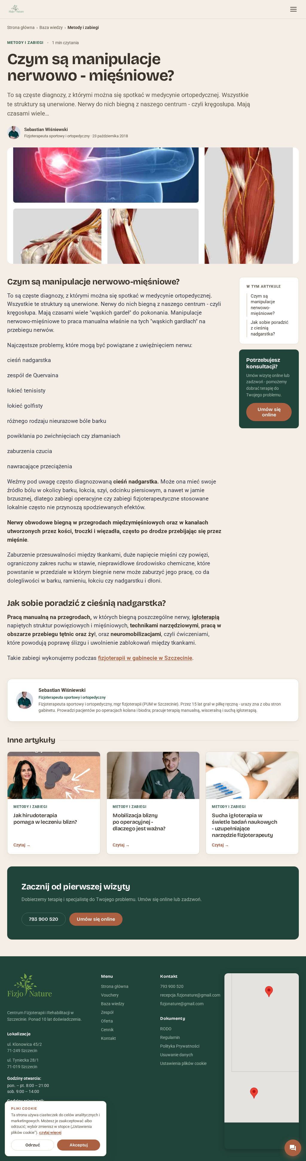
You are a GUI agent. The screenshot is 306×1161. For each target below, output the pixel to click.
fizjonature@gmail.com (182, 1003)
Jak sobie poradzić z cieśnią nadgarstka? (269, 328)
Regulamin (170, 1037)
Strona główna (21, 27)
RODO (166, 1028)
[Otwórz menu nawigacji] (293, 9)
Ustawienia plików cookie (183, 1063)
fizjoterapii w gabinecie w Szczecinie (145, 658)
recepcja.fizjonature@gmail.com (190, 995)
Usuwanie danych (176, 1054)
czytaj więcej (50, 1132)
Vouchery (110, 995)
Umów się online (269, 412)
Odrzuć (32, 1145)
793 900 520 (43, 919)
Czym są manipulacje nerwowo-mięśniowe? (263, 305)
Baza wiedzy (51, 27)
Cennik (107, 1029)
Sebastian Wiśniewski (46, 129)
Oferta (107, 1021)
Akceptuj (79, 1145)
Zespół (107, 1012)
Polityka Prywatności (179, 1046)
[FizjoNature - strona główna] (16, 9)
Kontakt (108, 1038)
